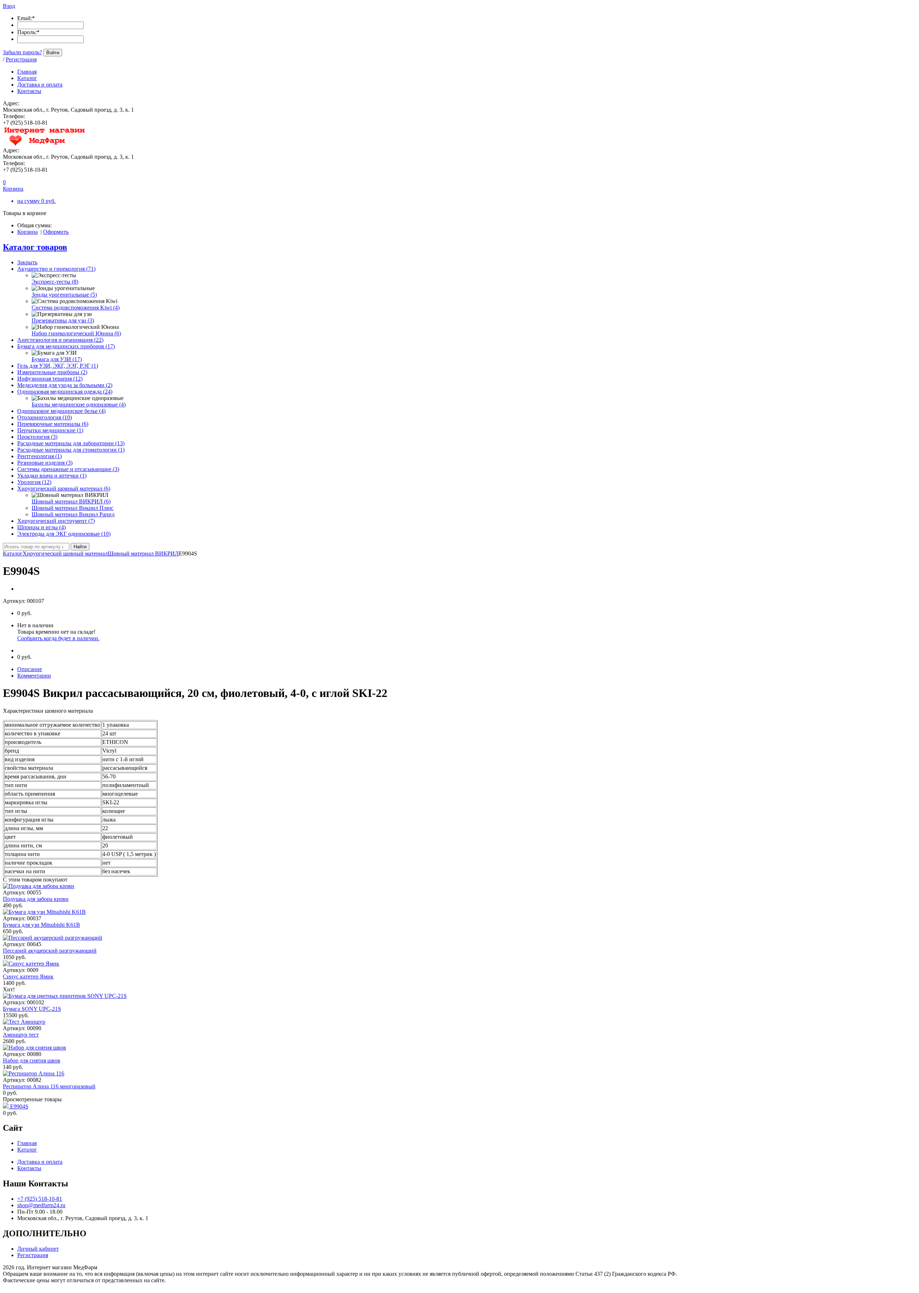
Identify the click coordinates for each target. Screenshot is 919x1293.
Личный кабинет (38, 1249)
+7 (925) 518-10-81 (39, 1199)
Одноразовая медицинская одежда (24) (64, 392)
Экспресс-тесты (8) (55, 282)
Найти (80, 546)
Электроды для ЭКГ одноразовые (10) (64, 534)
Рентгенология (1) (39, 456)
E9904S (19, 1106)
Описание (29, 669)
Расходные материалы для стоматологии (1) (71, 450)
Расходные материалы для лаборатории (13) (71, 443)
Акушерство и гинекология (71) (56, 269)
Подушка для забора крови (36, 899)
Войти (52, 52)
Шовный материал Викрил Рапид (73, 514)
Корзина (27, 232)
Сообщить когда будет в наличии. (58, 638)
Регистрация (21, 59)
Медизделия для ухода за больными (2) (64, 385)
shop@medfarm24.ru (41, 1205)
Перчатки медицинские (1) (50, 430)
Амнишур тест (21, 1035)
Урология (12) (34, 482)
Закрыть (27, 262)
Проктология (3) (37, 437)
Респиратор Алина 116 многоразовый (49, 1086)
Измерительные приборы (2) (52, 372)
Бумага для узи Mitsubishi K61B (41, 925)
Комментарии (34, 676)
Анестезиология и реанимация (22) (60, 340)
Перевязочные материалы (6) (52, 424)
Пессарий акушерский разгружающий (50, 951)
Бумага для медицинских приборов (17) (66, 346)
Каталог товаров (35, 247)
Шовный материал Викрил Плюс (72, 508)
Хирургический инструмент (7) (56, 521)
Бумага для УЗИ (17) (57, 359)
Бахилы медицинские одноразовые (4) (79, 404)
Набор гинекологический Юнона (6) (76, 333)
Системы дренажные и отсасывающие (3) (68, 469)
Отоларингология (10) (44, 417)
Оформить (56, 232)
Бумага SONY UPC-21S (32, 1009)
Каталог (13, 553)
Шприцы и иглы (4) (41, 527)
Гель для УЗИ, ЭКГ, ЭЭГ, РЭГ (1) (57, 366)
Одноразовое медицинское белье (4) (61, 411)
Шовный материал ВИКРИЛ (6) (71, 501)
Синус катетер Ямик (28, 976)
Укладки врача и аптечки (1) (52, 476)
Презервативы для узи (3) (63, 320)
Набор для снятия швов (31, 1060)
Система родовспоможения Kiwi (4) (76, 307)
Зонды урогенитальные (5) (64, 295)
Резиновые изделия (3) (45, 463)
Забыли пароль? (22, 52)
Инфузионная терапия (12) (50, 379)
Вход (9, 6)
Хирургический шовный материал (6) (63, 488)
